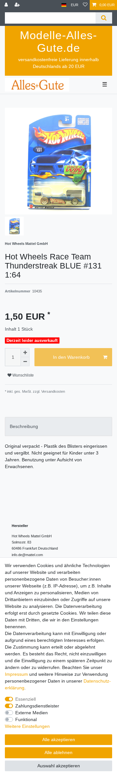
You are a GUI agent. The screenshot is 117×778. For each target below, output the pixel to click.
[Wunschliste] (85, 5)
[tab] (58, 426)
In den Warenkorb (71, 357)
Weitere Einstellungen (27, 726)
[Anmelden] (6, 5)
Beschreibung (24, 426)
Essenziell (25, 699)
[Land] (64, 5)
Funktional (26, 719)
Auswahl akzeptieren (58, 765)
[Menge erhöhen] (25, 352)
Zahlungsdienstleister (37, 705)
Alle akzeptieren (58, 739)
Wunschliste (22, 375)
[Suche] (104, 18)
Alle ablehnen (58, 752)
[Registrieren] (17, 5)
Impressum (16, 674)
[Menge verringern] (25, 361)
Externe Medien (31, 712)
